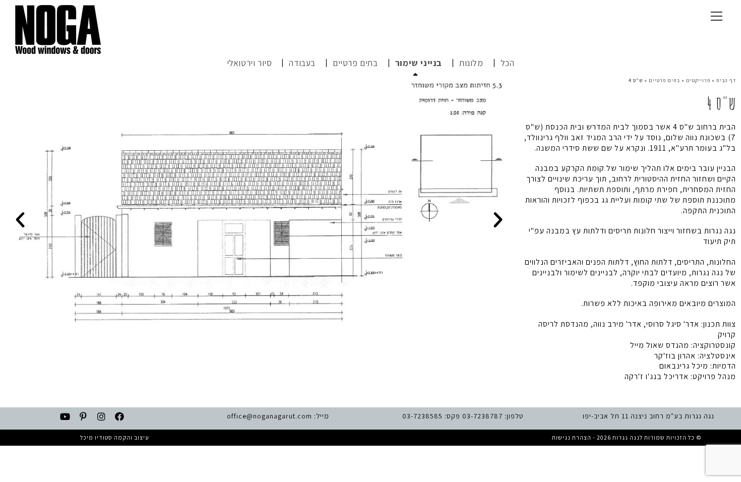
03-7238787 (482, 415)
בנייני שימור (418, 63)
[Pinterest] (83, 416)
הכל (508, 63)
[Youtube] (65, 416)
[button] (20, 220)
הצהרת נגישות (571, 437)
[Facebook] (120, 416)
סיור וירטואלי (249, 63)
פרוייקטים (698, 80)
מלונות (471, 63)
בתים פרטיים (355, 63)
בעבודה (302, 63)
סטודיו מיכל (96, 437)
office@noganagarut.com (269, 415)
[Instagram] (101, 416)
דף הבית (726, 80)
